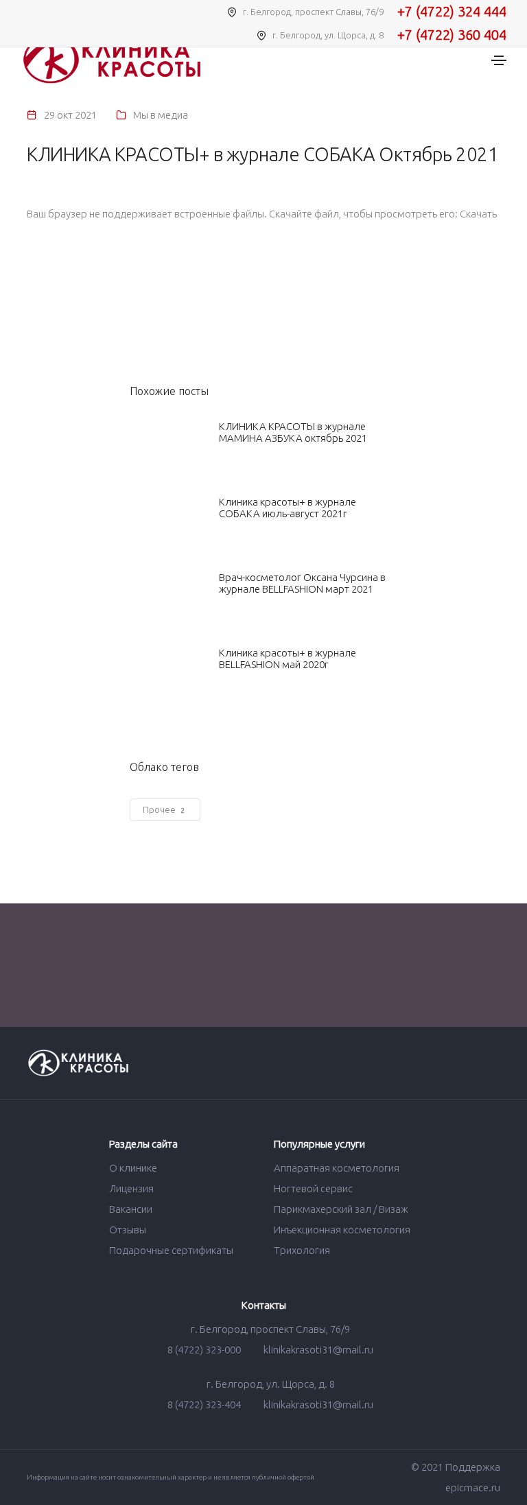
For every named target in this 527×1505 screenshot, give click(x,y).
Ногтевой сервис (313, 1188)
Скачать (478, 214)
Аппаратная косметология (336, 1168)
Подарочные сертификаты (171, 1250)
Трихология (302, 1250)
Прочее (164, 809)
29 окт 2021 (70, 115)
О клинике (133, 1168)
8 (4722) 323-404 (204, 1404)
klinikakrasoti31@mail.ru (317, 1349)
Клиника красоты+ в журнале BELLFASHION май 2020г (287, 658)
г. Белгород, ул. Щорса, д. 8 (269, 1384)
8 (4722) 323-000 (204, 1349)
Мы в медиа (160, 115)
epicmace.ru (472, 1487)
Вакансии (130, 1209)
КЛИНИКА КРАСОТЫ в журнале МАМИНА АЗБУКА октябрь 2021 (293, 432)
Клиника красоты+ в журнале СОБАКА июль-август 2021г (287, 507)
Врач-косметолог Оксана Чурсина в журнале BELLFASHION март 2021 (302, 583)
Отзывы (127, 1229)
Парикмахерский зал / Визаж (341, 1209)
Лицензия (131, 1188)
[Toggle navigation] (498, 60)
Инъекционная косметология (342, 1229)
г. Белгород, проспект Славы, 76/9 (269, 1329)
